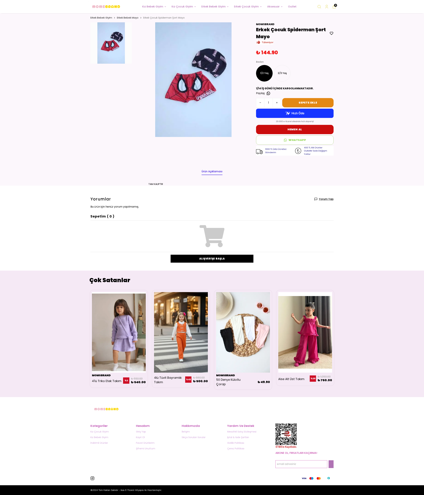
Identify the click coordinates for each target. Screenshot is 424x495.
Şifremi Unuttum (145, 448)
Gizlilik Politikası (235, 443)
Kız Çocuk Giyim (182, 6)
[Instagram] (92, 478)
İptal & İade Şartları (238, 437)
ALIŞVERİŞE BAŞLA (212, 258)
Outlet (292, 6)
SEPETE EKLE (308, 103)
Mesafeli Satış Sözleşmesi (241, 431)
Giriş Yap (141, 431)
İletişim (186, 431)
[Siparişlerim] (327, 7)
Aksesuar (273, 6)
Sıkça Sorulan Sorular (194, 437)
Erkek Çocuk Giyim (246, 6)
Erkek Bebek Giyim (213, 6)
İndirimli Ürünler (99, 443)
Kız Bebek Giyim (152, 6)
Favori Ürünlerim (145, 443)
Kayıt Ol (140, 437)
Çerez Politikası (235, 448)
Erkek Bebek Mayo (127, 17)
